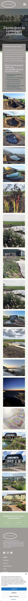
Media (4, 569)
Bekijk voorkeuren (14, 596)
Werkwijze (6, 560)
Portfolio (5, 563)
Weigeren (14, 592)
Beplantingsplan (7, 566)
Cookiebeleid (13, 599)
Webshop (5, 571)
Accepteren (14, 589)
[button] (26, 574)
